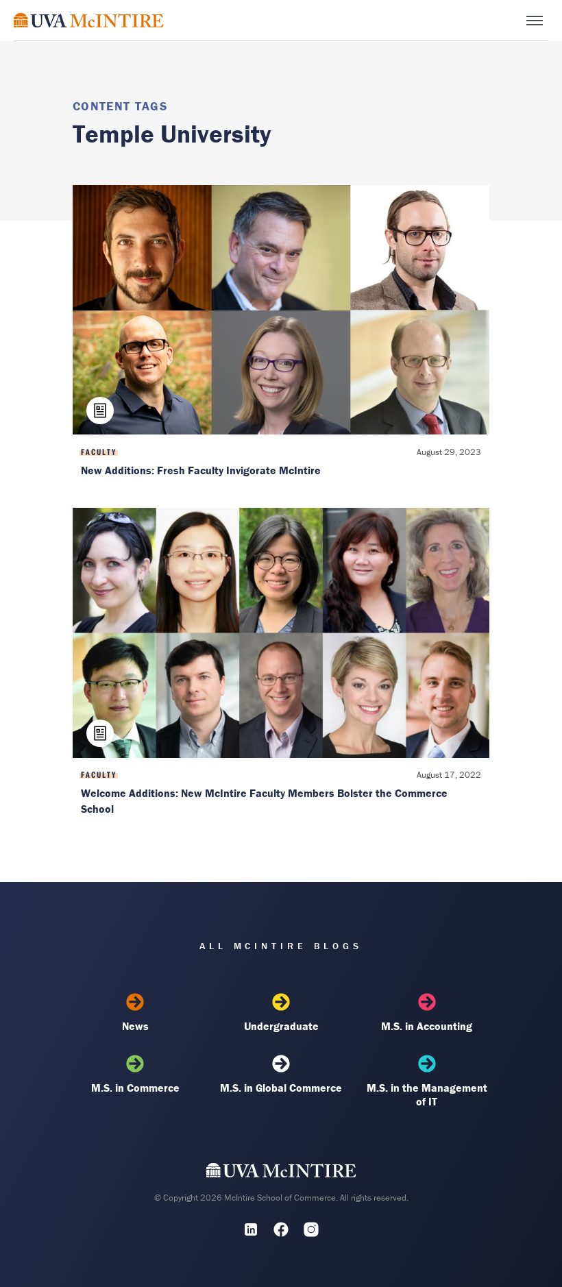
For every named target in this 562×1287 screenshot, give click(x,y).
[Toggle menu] (534, 20)
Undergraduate (281, 1026)
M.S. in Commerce (135, 1087)
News (135, 1026)
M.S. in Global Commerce (281, 1087)
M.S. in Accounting (426, 1026)
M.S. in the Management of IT (427, 1094)
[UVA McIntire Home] (281, 1173)
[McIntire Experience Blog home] (89, 20)
